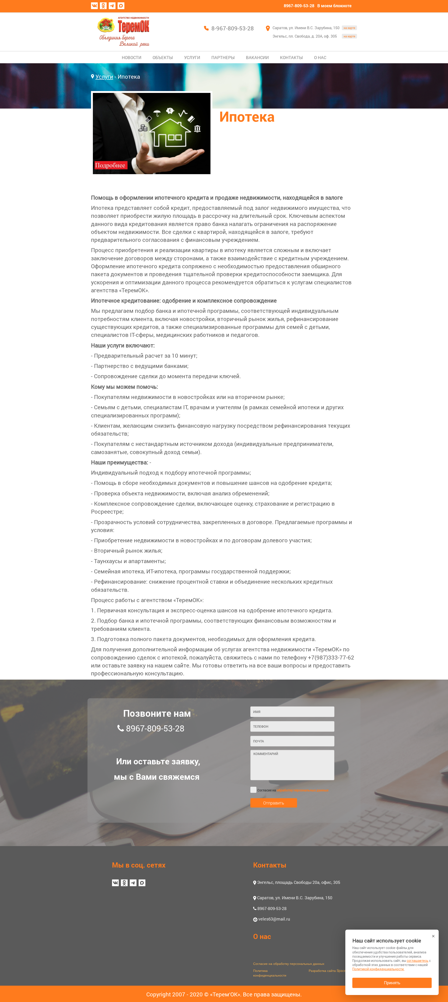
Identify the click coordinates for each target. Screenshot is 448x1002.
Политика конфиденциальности (269, 972)
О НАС (320, 57)
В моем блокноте (334, 5)
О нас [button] (262, 936)
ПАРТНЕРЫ (223, 57)
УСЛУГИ (192, 57)
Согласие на (293, 790)
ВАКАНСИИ (257, 57)
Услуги (104, 76)
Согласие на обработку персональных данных (288, 963)
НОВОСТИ (131, 57)
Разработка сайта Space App (331, 970)
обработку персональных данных (303, 790)
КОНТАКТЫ (291, 57)
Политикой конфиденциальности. (378, 969)
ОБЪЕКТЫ (163, 57)
